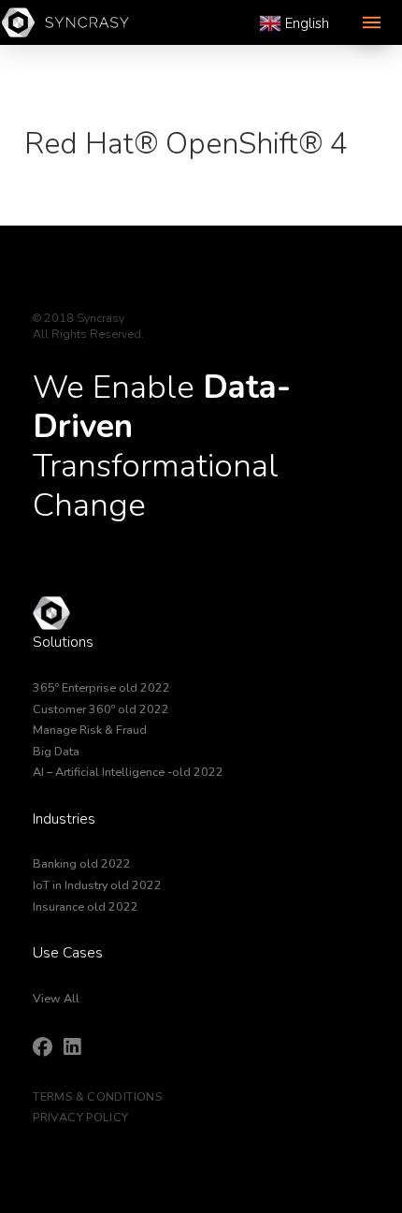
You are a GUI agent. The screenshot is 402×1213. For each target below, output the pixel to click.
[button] (371, 22)
